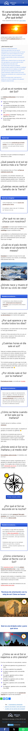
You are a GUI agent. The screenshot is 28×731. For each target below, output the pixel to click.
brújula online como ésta (7, 585)
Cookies (20, 722)
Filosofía (4, 722)
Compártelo (4, 729)
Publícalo (14, 729)
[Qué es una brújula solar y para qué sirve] (14, 645)
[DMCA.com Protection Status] (14, 726)
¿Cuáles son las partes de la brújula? (15, 708)
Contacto (9, 722)
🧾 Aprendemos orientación (14, 704)
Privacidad (14, 722)
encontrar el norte (8, 567)
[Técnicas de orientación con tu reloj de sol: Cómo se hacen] (14, 616)
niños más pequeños (13, 533)
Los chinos (6, 114)
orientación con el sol (10, 466)
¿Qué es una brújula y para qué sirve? (15, 706)
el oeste (23, 381)
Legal (24, 722)
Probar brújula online (14, 497)
